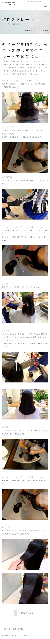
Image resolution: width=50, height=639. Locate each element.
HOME (3, 24)
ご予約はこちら (26, 613)
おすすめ (9, 24)
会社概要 (7, 629)
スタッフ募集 (18, 629)
